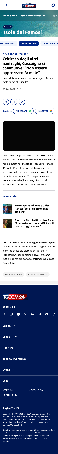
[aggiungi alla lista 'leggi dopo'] (13, 102)
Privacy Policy (10, 394)
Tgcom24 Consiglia (14, 358)
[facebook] (4, 314)
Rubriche (8, 347)
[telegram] (39, 314)
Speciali (7, 336)
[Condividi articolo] (6, 102)
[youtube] (46, 314)
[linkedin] (32, 314)
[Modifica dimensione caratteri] (22, 102)
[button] (29, 5)
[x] (25, 314)
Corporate (8, 389)
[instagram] (11, 314)
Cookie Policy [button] (36, 389)
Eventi (6, 369)
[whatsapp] (18, 314)
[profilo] (53, 5)
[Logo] (29, 5)
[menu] (5, 5)
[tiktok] (53, 314)
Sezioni (7, 325)
